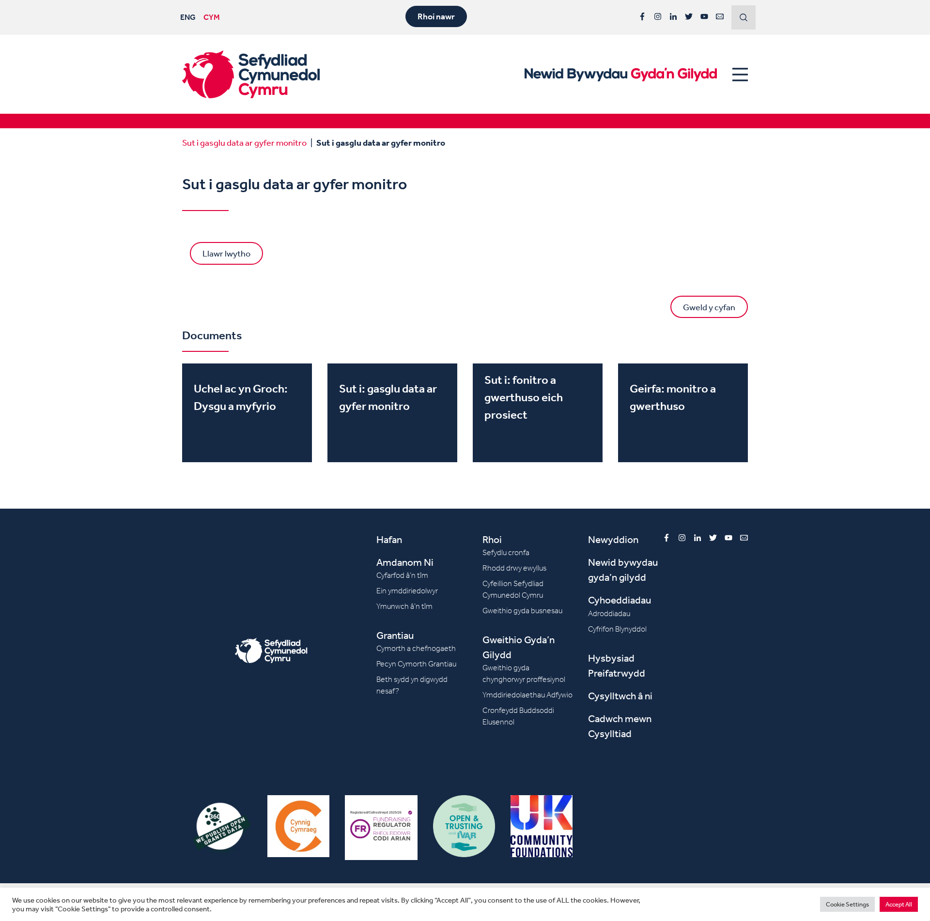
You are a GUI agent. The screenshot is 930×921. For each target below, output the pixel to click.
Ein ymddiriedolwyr (407, 590)
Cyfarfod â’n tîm (402, 575)
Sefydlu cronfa (505, 552)
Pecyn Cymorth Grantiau (416, 663)
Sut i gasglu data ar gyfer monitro (244, 142)
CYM (211, 17)
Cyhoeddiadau (619, 600)
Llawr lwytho (226, 253)
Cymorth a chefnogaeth (416, 648)
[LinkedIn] (673, 16)
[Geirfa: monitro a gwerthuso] (683, 412)
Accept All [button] (898, 904)
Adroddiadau (609, 613)
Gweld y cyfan (709, 307)
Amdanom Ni (405, 562)
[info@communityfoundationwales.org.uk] (720, 16)
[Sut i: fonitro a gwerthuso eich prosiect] (538, 412)
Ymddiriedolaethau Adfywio (527, 694)
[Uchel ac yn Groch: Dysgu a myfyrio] (247, 412)
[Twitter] (689, 16)
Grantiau (395, 635)
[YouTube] (704, 16)
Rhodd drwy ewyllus (514, 568)
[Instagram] (658, 16)
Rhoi (492, 539)
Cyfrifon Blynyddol (617, 629)
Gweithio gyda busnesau (522, 610)
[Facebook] (642, 16)
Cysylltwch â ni (620, 696)
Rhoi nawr (436, 16)
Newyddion (613, 539)
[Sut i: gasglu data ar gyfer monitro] (392, 412)
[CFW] (251, 74)
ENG (188, 17)
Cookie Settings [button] (847, 904)
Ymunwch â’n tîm (404, 606)
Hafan (389, 539)
